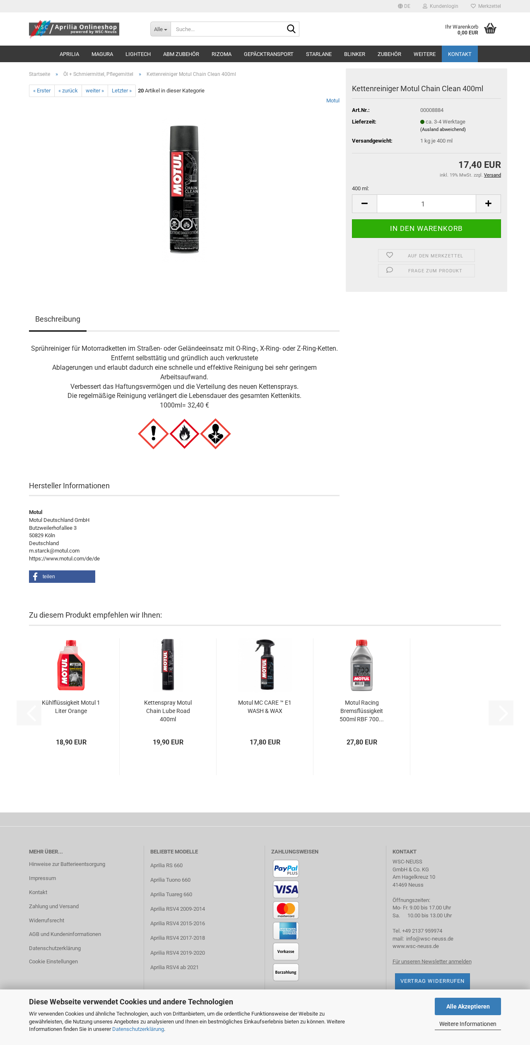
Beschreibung (57, 319)
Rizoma (221, 54)
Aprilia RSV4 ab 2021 (174, 967)
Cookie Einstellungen (53, 961)
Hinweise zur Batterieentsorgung (67, 864)
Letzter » (122, 90)
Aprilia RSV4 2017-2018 (177, 938)
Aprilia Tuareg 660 (171, 894)
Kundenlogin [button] (442, 6)
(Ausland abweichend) (443, 129)
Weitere (425, 54)
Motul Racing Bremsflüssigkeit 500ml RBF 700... (362, 711)
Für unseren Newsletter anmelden (432, 961)
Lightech (138, 54)
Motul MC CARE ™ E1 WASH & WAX (265, 706)
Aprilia (69, 54)
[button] (404, 6)
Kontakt (460, 54)
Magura (102, 54)
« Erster (42, 90)
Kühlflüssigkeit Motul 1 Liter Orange (71, 706)
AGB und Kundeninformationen (65, 934)
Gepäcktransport (269, 54)
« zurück (68, 90)
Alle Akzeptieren (468, 1006)
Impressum (42, 878)
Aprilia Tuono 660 (170, 880)
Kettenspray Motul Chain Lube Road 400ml (168, 711)
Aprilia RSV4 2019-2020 (177, 953)
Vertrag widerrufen (432, 981)
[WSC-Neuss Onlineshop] (83, 29)
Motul (333, 100)
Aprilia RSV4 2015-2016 (177, 923)
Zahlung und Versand (54, 906)
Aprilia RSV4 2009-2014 (177, 909)
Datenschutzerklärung (138, 1029)
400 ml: (360, 188)
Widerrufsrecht (46, 920)
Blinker (354, 54)
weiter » (95, 90)
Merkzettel (488, 6)
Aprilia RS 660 (166, 865)
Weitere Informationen (467, 1024)
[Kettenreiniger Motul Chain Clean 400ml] (184, 190)
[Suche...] (291, 29)
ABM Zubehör (181, 54)
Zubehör (389, 54)
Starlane (319, 54)
